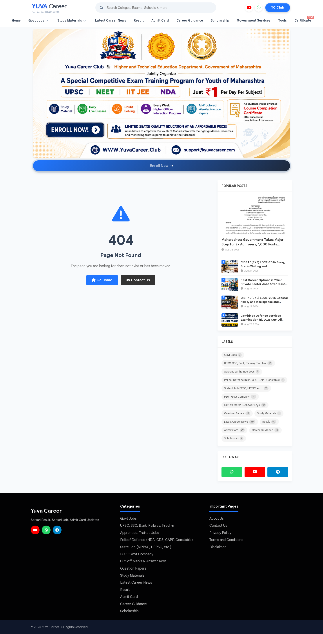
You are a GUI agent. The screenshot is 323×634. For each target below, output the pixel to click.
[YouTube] (249, 8)
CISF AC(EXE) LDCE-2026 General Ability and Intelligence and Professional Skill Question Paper (264, 302)
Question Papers (236, 413)
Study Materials (69, 20)
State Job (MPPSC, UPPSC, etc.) (245, 388)
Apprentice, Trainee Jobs (241, 371)
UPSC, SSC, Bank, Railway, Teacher (247, 363)
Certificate (303, 19)
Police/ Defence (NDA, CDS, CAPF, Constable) (253, 380)
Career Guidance (189, 20)
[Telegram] (277, 472)
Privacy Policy (220, 533)
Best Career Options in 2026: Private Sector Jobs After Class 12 (263, 284)
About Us (216, 518)
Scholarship (220, 20)
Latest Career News (110, 20)
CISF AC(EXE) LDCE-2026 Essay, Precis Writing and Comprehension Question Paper (264, 266)
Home (16, 20)
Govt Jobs (36, 20)
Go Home (104, 280)
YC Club (277, 7)
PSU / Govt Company (239, 396)
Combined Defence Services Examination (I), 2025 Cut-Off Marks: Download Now (261, 319)
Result (139, 20)
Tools (282, 20)
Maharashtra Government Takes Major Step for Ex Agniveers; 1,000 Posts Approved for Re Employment (252, 244)
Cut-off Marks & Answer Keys (244, 405)
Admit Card (160, 20)
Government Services (253, 20)
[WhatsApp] (259, 8)
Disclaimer (217, 547)
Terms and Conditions (226, 540)
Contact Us (140, 280)
